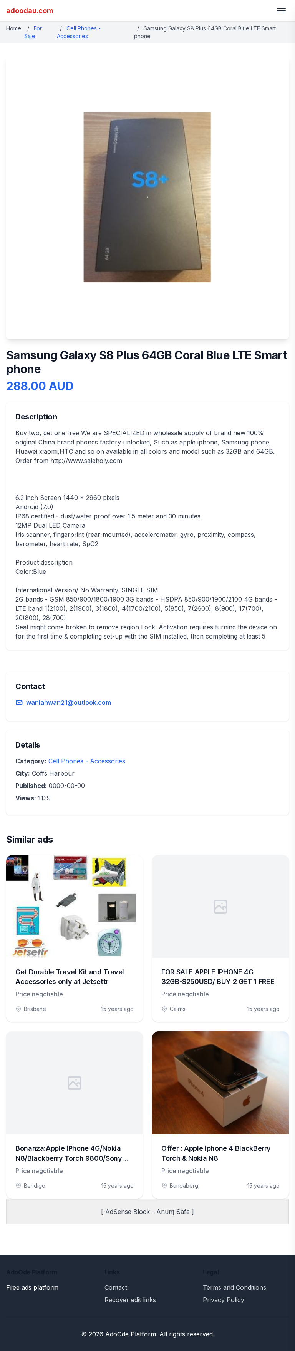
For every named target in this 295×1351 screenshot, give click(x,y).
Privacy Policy (223, 1300)
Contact (115, 1287)
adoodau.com (29, 11)
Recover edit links (130, 1300)
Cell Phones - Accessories (86, 761)
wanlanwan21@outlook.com (68, 702)
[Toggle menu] (281, 10)
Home (13, 28)
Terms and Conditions (234, 1287)
